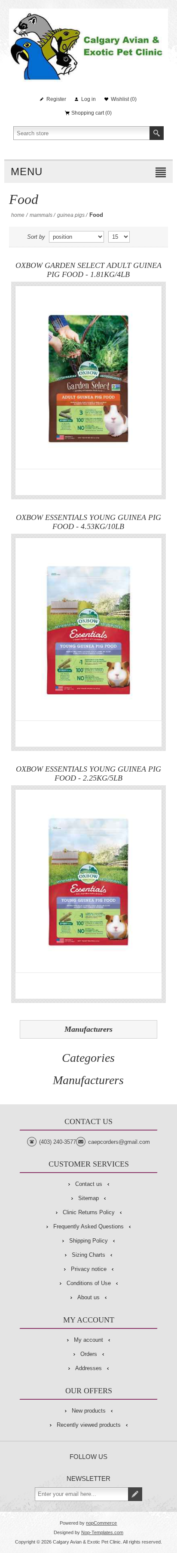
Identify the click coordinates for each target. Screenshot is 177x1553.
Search (157, 133)
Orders (88, 1354)
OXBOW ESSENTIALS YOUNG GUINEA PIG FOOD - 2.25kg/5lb (88, 773)
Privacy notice (89, 1269)
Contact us (88, 1184)
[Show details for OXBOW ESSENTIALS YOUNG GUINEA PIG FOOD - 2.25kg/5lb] (88, 881)
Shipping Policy (88, 1240)
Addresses (88, 1368)
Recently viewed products (89, 1425)
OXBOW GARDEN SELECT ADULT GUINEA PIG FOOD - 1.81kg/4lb (88, 270)
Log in (88, 99)
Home (17, 215)
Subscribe (135, 1494)
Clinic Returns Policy (89, 1212)
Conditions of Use (89, 1283)
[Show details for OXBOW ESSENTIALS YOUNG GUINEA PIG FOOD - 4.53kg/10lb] (88, 629)
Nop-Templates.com (102, 1532)
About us (88, 1297)
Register (56, 99)
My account (88, 1340)
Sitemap (88, 1198)
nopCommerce (101, 1523)
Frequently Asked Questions (88, 1226)
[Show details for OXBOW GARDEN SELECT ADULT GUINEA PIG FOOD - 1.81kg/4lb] (88, 377)
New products (89, 1410)
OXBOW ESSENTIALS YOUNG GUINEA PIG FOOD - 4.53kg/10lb (88, 522)
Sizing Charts (88, 1255)
